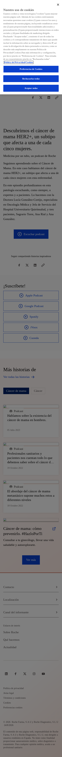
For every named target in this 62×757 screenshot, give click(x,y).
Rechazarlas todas (31, 78)
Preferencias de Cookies (31, 69)
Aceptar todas (31, 88)
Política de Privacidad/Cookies (18, 62)
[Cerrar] (58, 4)
